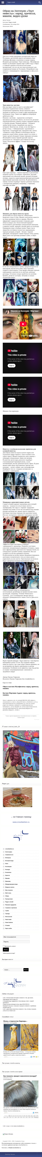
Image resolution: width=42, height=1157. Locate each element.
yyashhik (15, 1023)
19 (18, 1117)
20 (21, 1117)
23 (29, 1117)
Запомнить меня (10, 946)
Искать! (26, 969)
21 (23, 1117)
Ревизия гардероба (10, 904)
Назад (6, 1115)
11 (31, 1115)
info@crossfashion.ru (14, 1147)
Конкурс (7, 869)
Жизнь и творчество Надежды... (15, 1021)
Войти (6, 950)
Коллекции (8, 866)
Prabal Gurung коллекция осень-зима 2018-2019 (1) (16, 1004)
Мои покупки (9, 890)
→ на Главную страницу (21, 817)
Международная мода (11, 884)
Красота (7, 875)
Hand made (8, 919)
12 (34, 1115)
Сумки (7, 910)
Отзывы (7, 925)
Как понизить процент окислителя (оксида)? (20, 1076)
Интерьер (8, 857)
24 (32, 1117)
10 (29, 1115)
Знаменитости (9, 854)
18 (15, 1117)
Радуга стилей (12, 22)
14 (4, 1117)
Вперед (36, 1117)
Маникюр (7, 881)
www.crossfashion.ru (21, 822)
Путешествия (9, 899)
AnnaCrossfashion (7, 1079)
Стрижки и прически (11, 907)
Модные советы (9, 887)
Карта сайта (8, 928)
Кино (6, 863)
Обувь (7, 896)
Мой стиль (8, 893)
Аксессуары (8, 851)
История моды (9, 860)
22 (26, 1117)
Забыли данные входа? (9, 953)
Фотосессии (8, 916)
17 (12, 1117)
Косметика (8, 872)
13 (37, 1115)
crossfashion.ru (9, 848)
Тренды (7, 913)
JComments (36, 719)
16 (10, 1117)
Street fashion (9, 922)
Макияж (7, 878)
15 (7, 1117)
